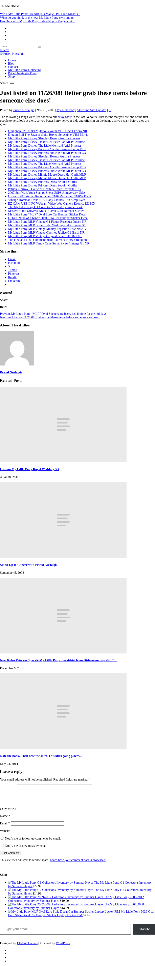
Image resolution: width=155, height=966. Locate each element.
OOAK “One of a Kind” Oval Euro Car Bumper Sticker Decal (48, 218)
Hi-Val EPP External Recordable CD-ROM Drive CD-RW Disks (49, 196)
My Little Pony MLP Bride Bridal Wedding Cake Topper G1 (47, 225)
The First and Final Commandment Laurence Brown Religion (47, 239)
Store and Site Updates (91, 110)
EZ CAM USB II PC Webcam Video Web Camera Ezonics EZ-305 (51, 203)
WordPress (63, 943)
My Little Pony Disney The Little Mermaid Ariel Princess (44, 145)
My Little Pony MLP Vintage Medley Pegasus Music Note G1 (48, 229)
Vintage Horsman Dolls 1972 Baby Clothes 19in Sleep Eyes (46, 200)
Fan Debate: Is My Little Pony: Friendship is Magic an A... (37, 21)
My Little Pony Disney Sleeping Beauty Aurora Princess (44, 138)
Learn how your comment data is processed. (78, 860)
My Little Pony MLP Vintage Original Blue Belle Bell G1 (45, 236)
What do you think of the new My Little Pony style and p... (37, 17)
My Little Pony (66, 110)
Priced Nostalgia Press (22, 73)
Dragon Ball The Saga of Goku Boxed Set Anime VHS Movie (48, 134)
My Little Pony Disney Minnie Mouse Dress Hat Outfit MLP (47, 174)
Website (5, 830)
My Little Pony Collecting (24, 70)
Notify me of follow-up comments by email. (33, 838)
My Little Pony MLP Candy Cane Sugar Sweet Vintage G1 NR (48, 243)
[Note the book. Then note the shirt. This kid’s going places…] (63, 748)
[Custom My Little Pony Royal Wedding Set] (63, 461)
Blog (11, 63)
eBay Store (65, 117)
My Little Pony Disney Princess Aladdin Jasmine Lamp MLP (47, 149)
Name (5, 816)
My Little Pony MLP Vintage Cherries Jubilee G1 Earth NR (46, 232)
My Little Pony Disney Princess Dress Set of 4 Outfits (42, 181)
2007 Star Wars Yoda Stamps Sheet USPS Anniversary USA (46, 192)
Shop (11, 76)
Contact (13, 66)
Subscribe (144, 929)
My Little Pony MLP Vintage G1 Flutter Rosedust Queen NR (47, 221)
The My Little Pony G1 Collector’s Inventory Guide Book (45, 207)
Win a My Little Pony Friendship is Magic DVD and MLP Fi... (40, 14)
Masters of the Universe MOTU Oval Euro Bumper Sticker (46, 210)
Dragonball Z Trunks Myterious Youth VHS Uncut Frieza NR (47, 131)
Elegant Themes (27, 943)
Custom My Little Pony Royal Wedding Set (29, 469)
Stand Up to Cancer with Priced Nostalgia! (29, 564)
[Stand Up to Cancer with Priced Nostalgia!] (63, 557)
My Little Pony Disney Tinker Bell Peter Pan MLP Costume (46, 142)
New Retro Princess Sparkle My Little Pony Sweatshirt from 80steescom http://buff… (58, 660)
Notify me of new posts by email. (26, 845)
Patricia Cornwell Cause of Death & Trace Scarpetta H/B (44, 189)
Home (12, 60)
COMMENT (8, 809)
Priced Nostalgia (23, 110)
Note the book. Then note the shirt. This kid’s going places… (41, 756)
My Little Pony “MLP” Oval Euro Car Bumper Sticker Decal (47, 214)
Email (5, 823)
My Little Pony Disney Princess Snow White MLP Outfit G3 (47, 152)
